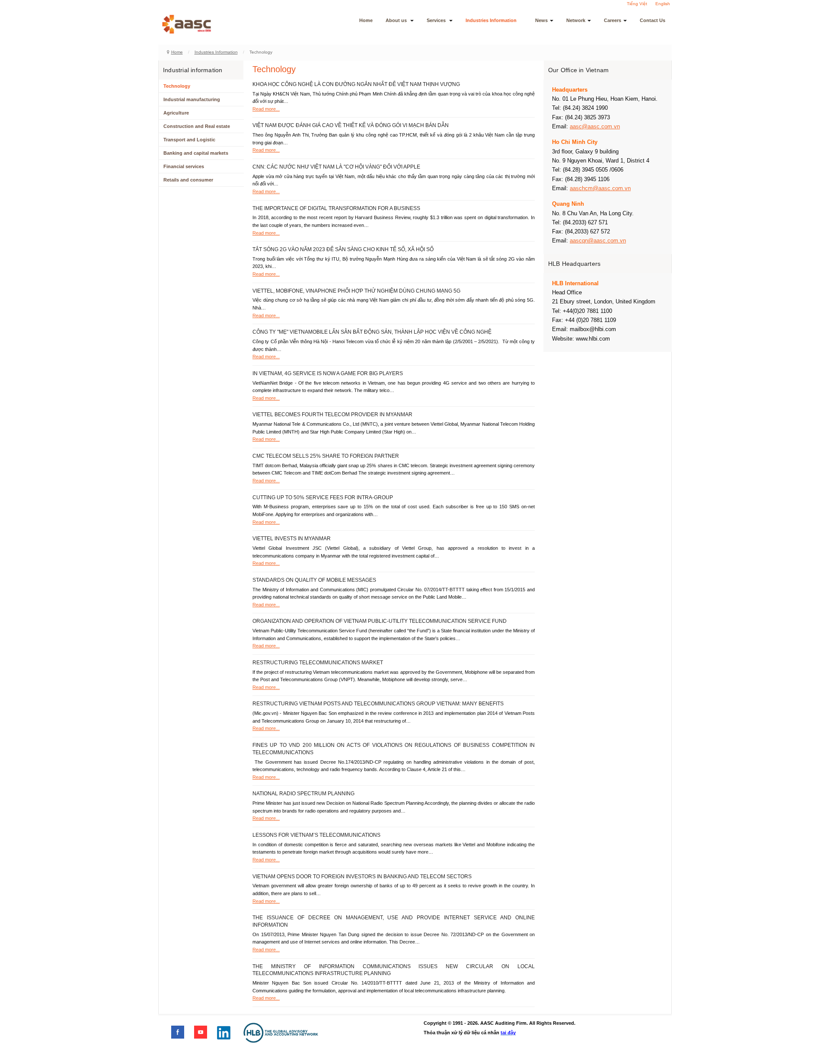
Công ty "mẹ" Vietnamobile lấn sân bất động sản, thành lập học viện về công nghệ (372, 332)
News (541, 20)
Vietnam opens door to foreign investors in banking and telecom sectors (362, 876)
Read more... (266, 109)
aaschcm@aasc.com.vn (600, 188)
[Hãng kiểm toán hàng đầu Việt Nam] (198, 24)
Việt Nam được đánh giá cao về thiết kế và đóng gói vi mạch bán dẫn (350, 125)
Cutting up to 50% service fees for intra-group (322, 497)
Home (366, 20)
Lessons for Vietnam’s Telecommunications (316, 835)
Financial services (183, 166)
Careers (612, 20)
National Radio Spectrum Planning (303, 794)
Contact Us (652, 20)
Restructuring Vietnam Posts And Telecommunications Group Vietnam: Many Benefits (378, 704)
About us (397, 20)
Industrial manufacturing (191, 99)
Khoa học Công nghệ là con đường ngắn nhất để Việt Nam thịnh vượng (356, 84)
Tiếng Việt (637, 3)
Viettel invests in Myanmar (291, 539)
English (662, 3)
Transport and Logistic (189, 139)
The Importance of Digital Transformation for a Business (336, 208)
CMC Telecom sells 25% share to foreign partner (325, 456)
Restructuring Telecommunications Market (317, 663)
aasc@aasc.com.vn (595, 126)
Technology (176, 86)
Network (575, 20)
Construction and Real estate (196, 126)
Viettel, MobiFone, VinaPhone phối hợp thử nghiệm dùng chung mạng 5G (356, 291)
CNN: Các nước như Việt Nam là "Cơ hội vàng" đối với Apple (336, 167)
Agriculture (176, 112)
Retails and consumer (188, 179)
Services (437, 20)
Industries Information (491, 20)
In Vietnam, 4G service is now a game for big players (327, 373)
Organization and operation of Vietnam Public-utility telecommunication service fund (379, 621)
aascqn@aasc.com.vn (598, 240)
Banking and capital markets (195, 153)
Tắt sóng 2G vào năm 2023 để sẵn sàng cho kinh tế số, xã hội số (343, 249)
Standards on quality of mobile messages (314, 580)
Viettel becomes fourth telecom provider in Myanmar (332, 414)
